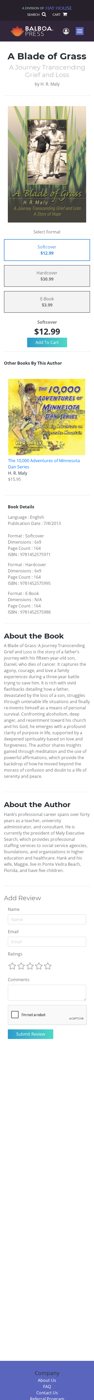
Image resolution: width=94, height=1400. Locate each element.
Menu (81, 31)
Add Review (22, 898)
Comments (19, 979)
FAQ (47, 1386)
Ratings (15, 954)
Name (14, 909)
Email (13, 931)
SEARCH (33, 14)
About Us (47, 1380)
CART (56, 14)
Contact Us (47, 1393)
